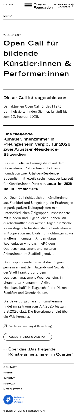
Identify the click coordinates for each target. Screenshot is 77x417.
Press (8, 373)
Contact (10, 367)
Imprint (9, 378)
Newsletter (12, 389)
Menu (7, 16)
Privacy (9, 384)
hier (46, 111)
